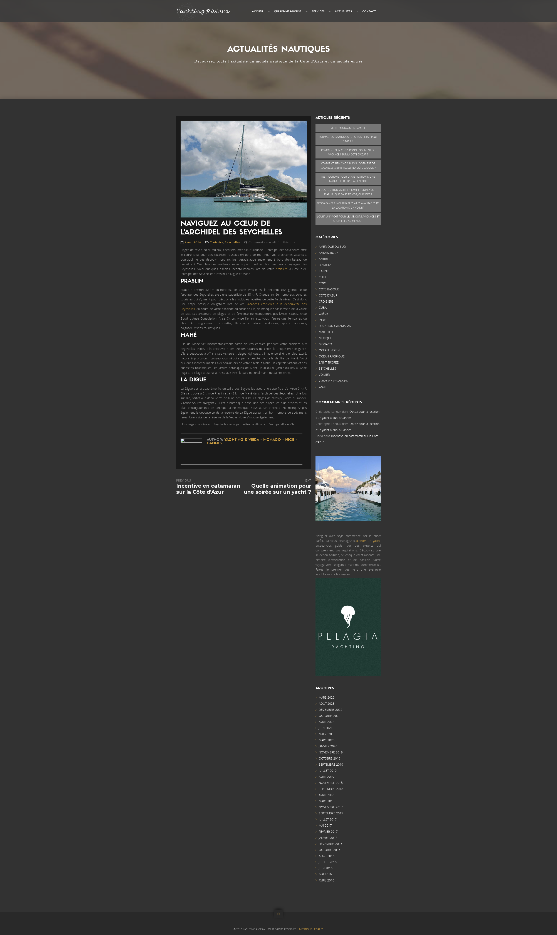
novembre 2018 (331, 783)
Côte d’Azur (328, 295)
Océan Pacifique (332, 356)
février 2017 (328, 831)
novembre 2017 (331, 807)
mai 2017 (325, 825)
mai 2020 (325, 734)
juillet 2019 (328, 770)
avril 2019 (326, 777)
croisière (282, 269)
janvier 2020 (328, 746)
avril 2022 (326, 722)
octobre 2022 (329, 716)
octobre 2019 (329, 758)
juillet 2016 (328, 862)
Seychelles (232, 242)
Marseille (326, 332)
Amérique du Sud (332, 246)
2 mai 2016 (193, 242)
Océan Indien (329, 350)
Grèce (323, 314)
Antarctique (328, 253)
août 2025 (326, 703)
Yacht (323, 387)
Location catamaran (335, 326)
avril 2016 (326, 880)
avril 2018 (326, 795)
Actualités (343, 11)
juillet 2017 (328, 819)
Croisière (216, 242)
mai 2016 (325, 874)
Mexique (325, 338)
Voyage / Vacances (333, 381)
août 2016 (326, 856)
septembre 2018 (331, 789)
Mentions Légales (311, 929)
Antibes (325, 259)
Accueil (257, 11)
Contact (369, 11)
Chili (322, 277)
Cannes (324, 271)
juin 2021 (325, 728)
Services (318, 11)
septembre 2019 (331, 764)
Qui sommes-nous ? (287, 11)
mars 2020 (326, 740)
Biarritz (325, 265)
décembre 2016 (330, 844)
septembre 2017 (331, 813)
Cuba (323, 307)
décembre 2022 (330, 710)
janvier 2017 (328, 838)
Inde (322, 320)
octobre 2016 (329, 850)
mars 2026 (326, 697)
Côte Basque (329, 289)
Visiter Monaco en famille (348, 128)
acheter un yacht (368, 541)
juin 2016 (325, 868)
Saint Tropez (329, 362)
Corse (323, 283)
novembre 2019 (331, 752)
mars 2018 (326, 801)
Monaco (325, 344)
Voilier (324, 374)
